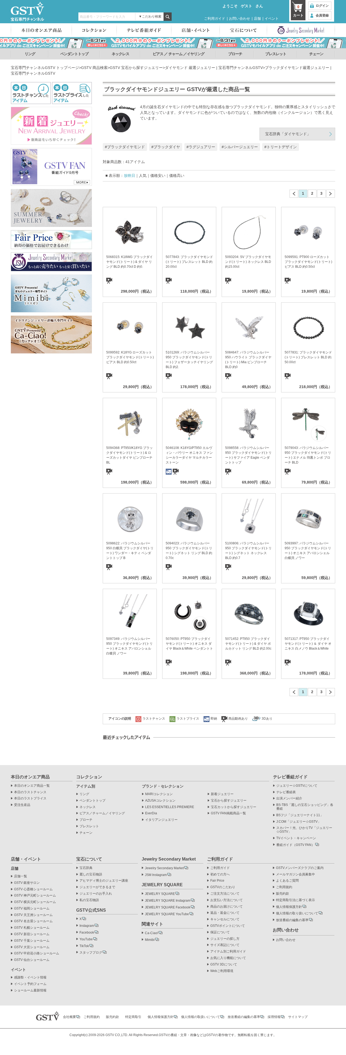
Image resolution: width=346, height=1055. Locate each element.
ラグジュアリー (202, 147)
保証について (220, 932)
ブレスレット (275, 54)
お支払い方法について (226, 900)
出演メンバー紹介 (289, 798)
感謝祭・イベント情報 (30, 977)
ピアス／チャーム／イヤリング (102, 813)
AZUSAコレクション (160, 800)
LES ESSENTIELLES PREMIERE (169, 807)
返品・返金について (224, 913)
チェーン (316, 54)
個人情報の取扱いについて (200, 1017)
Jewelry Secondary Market (164, 868)
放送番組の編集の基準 (292, 920)
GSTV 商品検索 (94, 67)
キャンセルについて (224, 919)
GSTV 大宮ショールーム (31, 947)
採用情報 (274, 1017)
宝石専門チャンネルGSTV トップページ (45, 67)
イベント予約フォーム (30, 984)
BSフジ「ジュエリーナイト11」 (299, 815)
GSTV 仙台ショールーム (31, 960)
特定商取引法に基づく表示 (295, 900)
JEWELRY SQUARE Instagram (167, 900)
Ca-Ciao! (151, 933)
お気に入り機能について (228, 958)
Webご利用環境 (221, 971)
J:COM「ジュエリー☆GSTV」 (298, 822)
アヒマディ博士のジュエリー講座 (103, 880)
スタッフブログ (90, 952)
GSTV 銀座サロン (27, 883)
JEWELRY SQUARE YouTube (167, 914)
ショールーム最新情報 (30, 990)
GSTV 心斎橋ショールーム (33, 889)
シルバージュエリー (241, 147)
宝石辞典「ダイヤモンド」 (288, 134)
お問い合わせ (239, 18)
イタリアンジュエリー (161, 820)
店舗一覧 (20, 876)
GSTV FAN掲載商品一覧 (228, 813)
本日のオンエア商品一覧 (32, 786)
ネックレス (120, 54)
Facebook (86, 932)
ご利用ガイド (214, 18)
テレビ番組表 (286, 792)
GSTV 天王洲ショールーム (33, 915)
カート (298, 11)
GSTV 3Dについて (223, 964)
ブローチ (235, 54)
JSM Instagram (156, 875)
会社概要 (69, 1017)
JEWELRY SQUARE (160, 894)
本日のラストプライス (30, 798)
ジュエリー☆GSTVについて (296, 786)
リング (30, 54)
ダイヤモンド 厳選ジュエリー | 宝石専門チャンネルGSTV (214, 67)
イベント (272, 18)
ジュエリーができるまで (97, 887)
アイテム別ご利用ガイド (228, 951)
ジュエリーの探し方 (224, 939)
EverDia (151, 813)
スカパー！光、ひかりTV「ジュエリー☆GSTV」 (304, 830)
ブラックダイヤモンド (126, 147)
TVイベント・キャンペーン (296, 838)
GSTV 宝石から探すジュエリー (136, 67)
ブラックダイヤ (167, 147)
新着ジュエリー (222, 794)
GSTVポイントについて (227, 926)
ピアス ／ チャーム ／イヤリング (178, 54)
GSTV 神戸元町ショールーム (35, 895)
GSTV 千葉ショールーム (31, 940)
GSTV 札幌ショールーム (31, 928)
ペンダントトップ (74, 54)
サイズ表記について (224, 945)
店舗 (257, 18)
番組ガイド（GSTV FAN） (295, 845)
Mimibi (150, 940)
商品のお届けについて (226, 906)
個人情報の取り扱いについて (297, 913)
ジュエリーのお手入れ (95, 893)
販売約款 (282, 893)
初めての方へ (220, 874)
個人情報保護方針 (289, 907)
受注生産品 (22, 805)
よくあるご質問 (287, 880)
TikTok (84, 946)
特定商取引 (133, 1017)
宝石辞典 (85, 868)
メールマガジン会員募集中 (295, 874)
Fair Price (217, 880)
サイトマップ (298, 1017)
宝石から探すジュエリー (229, 800)
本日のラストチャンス (30, 792)
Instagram (86, 926)
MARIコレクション (159, 794)
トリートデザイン (282, 147)
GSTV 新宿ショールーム (31, 934)
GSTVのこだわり (222, 887)
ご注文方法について (224, 893)
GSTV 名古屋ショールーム (33, 921)
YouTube (86, 939)
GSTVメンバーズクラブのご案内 (300, 868)
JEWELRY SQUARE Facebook (167, 907)
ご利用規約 (284, 887)
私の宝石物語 (89, 900)
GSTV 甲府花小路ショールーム (36, 953)
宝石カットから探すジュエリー (233, 807)
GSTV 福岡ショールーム (31, 908)
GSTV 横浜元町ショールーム (35, 902)
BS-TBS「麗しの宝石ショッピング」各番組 (304, 807)
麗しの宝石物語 (90, 874)
